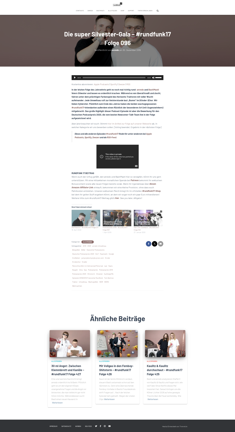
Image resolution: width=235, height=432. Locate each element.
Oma (81, 270)
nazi (105, 266)
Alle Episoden (87, 242)
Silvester (99, 274)
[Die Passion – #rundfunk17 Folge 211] (86, 218)
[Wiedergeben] (75, 77)
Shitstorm (91, 274)
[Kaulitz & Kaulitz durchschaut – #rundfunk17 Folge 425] (165, 343)
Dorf (97, 254)
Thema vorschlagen (145, 10)
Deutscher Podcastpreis (96, 250)
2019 (84, 246)
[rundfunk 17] (117, 4)
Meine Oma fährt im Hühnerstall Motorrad (87, 266)
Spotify (113, 84)
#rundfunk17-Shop (151, 191)
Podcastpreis (93, 270)
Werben (78, 426)
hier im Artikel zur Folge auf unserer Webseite (130, 123)
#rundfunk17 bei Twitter (96, 426)
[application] (117, 77)
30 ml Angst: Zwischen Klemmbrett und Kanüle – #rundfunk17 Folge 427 (67, 370)
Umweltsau (83, 282)
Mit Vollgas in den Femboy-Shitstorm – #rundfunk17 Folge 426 (116, 370)
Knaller (84, 262)
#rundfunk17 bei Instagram (105, 426)
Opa (85, 270)
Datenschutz (66, 426)
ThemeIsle (183, 426)
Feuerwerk (103, 254)
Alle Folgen (112, 10)
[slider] (158, 77)
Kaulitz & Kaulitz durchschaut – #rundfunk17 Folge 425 (164, 370)
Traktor (75, 282)
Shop (122, 10)
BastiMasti (100, 10)
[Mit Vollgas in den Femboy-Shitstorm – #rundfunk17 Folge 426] (117, 343)
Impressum (53, 426)
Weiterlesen (57, 402)
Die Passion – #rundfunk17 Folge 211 (85, 227)
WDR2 (106, 282)
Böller (83, 250)
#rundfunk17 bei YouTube (109, 426)
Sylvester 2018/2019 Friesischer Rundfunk (87, 278)
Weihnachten (77, 286)
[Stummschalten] (153, 77)
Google (111, 254)
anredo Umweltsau (99, 246)
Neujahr (75, 270)
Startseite (80, 10)
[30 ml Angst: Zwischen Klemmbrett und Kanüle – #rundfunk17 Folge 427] (70, 343)
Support (131, 10)
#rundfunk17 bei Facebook (100, 426)
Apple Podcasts (101, 84)
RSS (128, 84)
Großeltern (76, 258)
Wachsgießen (93, 282)
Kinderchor (76, 262)
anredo (90, 10)
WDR (101, 282)
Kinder (107, 258)
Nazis (110, 266)
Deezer (121, 84)
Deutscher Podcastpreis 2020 (83, 254)
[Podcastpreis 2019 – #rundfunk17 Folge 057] (117, 218)
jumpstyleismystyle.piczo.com (92, 258)
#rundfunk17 (78, 107)
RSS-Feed (111, 137)
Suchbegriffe (108, 274)
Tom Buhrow (109, 278)
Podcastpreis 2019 (106, 270)
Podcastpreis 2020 (79, 274)
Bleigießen (76, 250)
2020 (89, 246)
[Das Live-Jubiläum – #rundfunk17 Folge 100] (148, 218)
